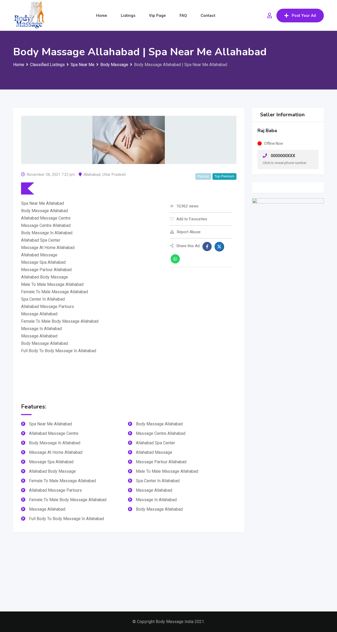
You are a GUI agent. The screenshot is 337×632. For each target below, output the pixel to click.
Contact (208, 15)
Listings (128, 15)
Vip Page (157, 15)
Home (101, 15)
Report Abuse (189, 232)
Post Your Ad (304, 15)
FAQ (183, 15)
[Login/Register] (269, 15)
